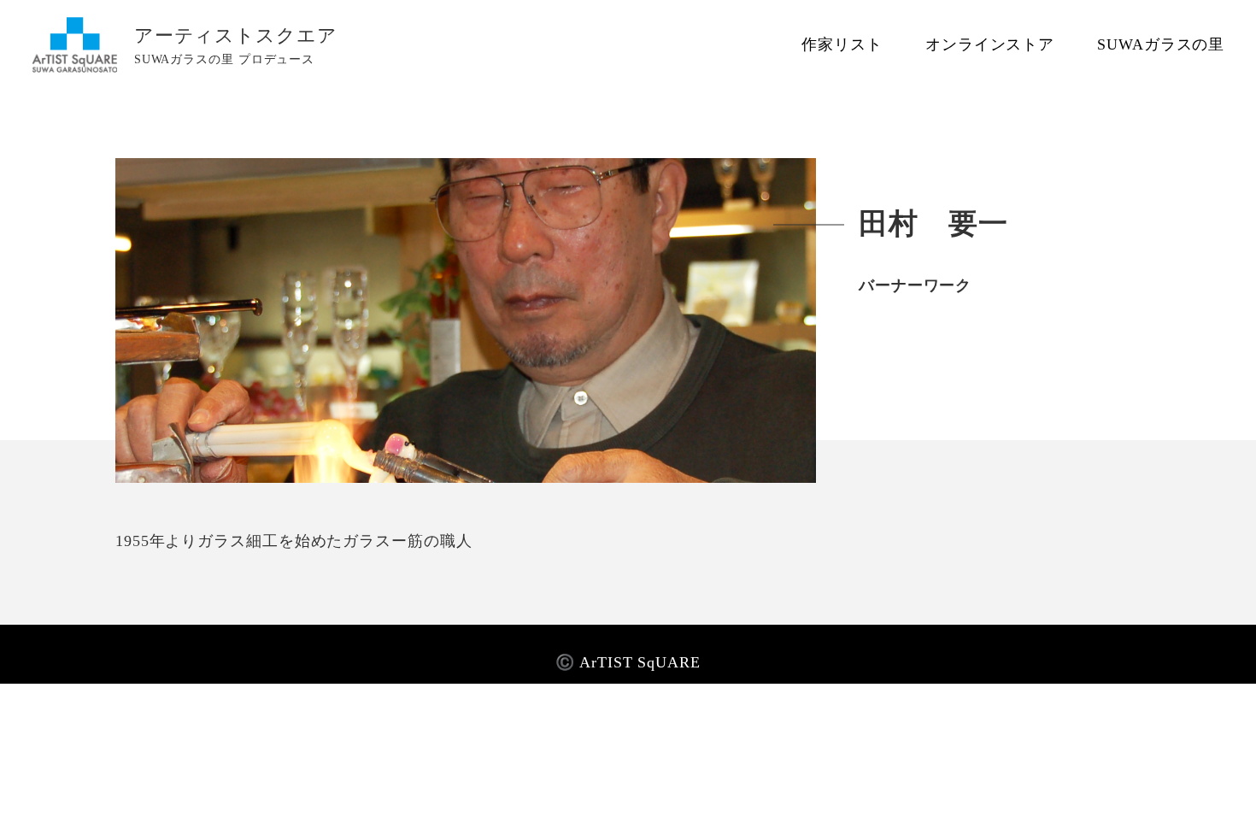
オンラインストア (989, 44)
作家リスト (842, 44)
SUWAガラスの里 (1160, 44)
